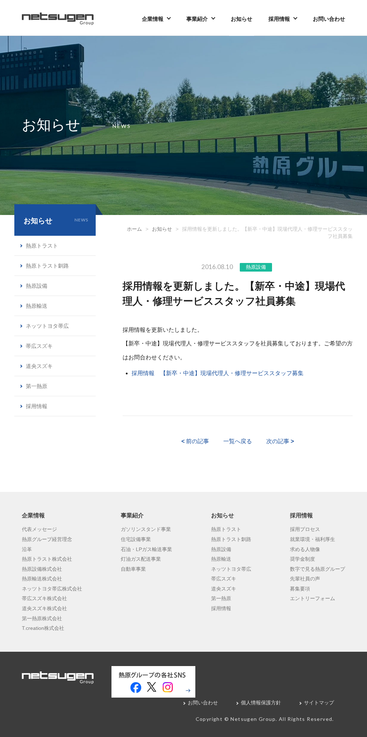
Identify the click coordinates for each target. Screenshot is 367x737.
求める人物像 (305, 549)
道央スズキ (39, 366)
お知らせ (241, 19)
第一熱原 (36, 386)
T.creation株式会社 (43, 628)
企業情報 (152, 19)
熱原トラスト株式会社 (47, 559)
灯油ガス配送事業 (141, 559)
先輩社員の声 (305, 579)
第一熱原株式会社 (42, 618)
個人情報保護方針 (261, 702)
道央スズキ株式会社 (44, 608)
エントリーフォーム (312, 598)
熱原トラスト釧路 (47, 266)
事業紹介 (197, 19)
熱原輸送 (36, 306)
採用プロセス (305, 529)
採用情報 (279, 19)
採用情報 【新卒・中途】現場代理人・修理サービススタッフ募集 (218, 373)
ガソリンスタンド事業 (146, 529)
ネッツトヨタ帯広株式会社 (52, 589)
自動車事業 (133, 569)
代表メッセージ (39, 529)
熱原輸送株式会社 (42, 579)
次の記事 (280, 441)
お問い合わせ (329, 19)
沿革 (27, 549)
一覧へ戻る (237, 441)
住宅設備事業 (136, 539)
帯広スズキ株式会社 (44, 598)
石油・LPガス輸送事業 (146, 549)
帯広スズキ (39, 346)
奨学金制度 (302, 559)
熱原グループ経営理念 (47, 539)
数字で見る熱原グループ (317, 569)
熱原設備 (256, 267)
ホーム (134, 229)
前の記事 (195, 441)
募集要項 (300, 589)
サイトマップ (319, 702)
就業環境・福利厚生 (312, 539)
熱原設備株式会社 (42, 569)
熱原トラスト (42, 246)
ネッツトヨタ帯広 (47, 326)
